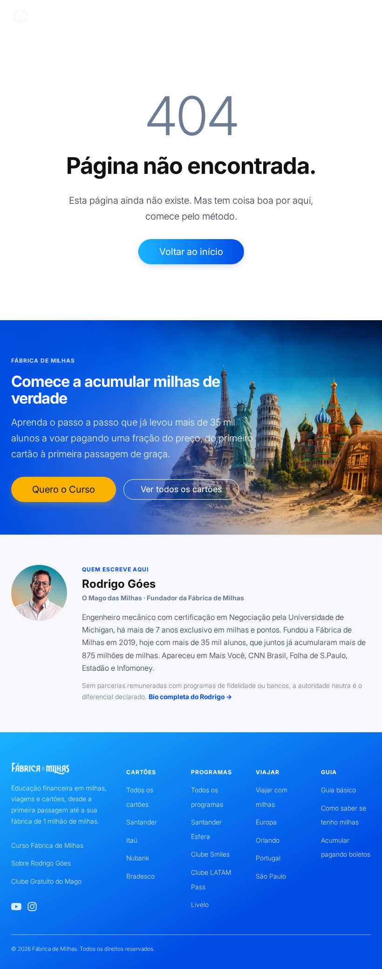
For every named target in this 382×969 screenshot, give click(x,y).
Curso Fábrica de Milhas (47, 845)
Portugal (268, 858)
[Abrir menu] (364, 17)
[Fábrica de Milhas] (54, 16)
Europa (266, 822)
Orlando (268, 840)
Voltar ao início (191, 251)
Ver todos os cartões (181, 489)
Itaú (131, 840)
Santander (141, 822)
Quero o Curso (63, 489)
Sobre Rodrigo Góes (41, 863)
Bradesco (140, 876)
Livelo (200, 904)
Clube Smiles (210, 854)
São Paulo (271, 876)
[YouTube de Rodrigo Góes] (16, 906)
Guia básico (338, 790)
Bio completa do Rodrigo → (190, 697)
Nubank (137, 858)
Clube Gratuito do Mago (46, 881)
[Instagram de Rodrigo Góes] (32, 906)
